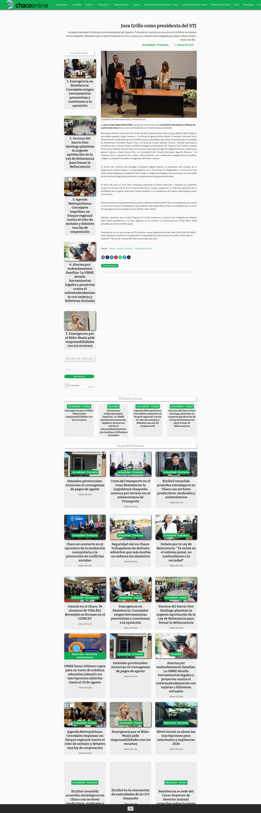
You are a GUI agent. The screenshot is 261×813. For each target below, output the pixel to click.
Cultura (88, 4)
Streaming (248, 4)
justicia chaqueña (125, 248)
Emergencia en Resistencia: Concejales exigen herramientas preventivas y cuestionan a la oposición (130, 614)
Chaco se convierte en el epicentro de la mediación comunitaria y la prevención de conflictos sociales (85, 552)
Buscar (137, 4)
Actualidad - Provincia (155, 44)
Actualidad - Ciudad (79, 406)
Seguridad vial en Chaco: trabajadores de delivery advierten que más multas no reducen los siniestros (130, 550)
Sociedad (77, 4)
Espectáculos (121, 4)
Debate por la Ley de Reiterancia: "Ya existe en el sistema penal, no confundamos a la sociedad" (176, 552)
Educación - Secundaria (85, 597)
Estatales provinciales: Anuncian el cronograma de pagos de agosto (84, 485)
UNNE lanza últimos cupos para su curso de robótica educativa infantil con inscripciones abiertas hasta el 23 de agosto (85, 674)
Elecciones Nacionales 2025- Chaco (161, 4)
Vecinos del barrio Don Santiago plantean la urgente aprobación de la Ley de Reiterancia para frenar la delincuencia (182, 418)
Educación (103, 4)
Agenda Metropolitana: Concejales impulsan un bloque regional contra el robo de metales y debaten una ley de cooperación (147, 418)
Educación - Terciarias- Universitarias (85, 656)
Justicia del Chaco (143, 248)
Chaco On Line (185, 44)
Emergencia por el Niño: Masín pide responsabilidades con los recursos (79, 415)
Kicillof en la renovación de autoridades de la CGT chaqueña (130, 794)
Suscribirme (79, 376)
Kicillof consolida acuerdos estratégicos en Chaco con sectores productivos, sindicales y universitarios (176, 489)
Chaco (112, 248)
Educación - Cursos (176, 782)
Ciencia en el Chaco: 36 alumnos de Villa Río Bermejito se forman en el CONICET (85, 612)
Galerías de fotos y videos (194, 4)
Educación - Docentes (176, 723)
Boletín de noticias (79, 358)
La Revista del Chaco (220, 4)
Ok (130, 808)
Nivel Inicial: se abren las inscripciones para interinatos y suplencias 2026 (176, 738)
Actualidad (61, 4)
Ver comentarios (110, 266)
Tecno (237, 4)
